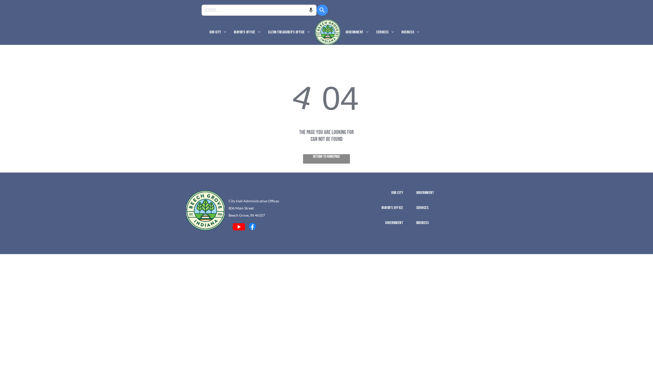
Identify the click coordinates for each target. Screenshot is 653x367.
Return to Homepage (326, 156)
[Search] (322, 10)
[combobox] (259, 10)
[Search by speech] (311, 10)
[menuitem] (218, 32)
